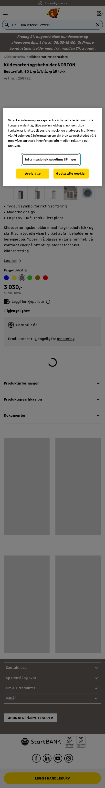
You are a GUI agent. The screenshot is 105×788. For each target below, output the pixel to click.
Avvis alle (33, 173)
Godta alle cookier (71, 173)
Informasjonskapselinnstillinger (51, 159)
